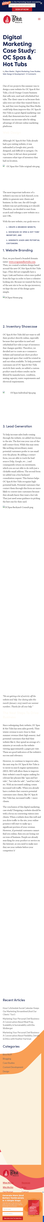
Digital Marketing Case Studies (28, 71)
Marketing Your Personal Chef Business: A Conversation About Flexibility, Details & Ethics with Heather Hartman (21, 1035)
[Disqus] (22, 889)
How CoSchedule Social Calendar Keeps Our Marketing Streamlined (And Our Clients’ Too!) (21, 1011)
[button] (22, 6)
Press (24, 1187)
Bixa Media (9, 71)
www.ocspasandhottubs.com (22, 261)
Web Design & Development (14, 74)
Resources (26, 1182)
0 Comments (31, 74)
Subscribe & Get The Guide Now (12, 1218)
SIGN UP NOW (22, 9)
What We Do (8, 1182)
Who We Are (8, 1187)
